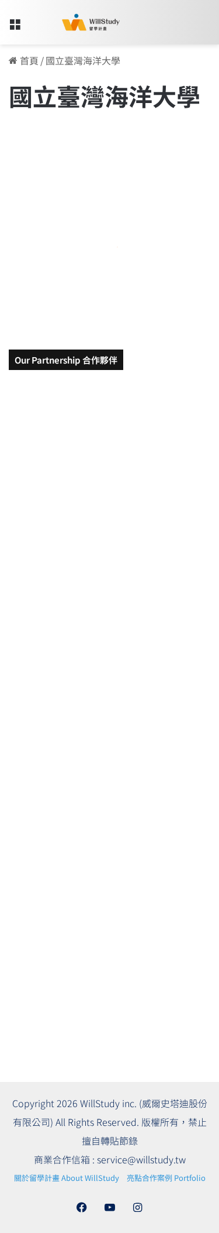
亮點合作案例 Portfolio (166, 1177)
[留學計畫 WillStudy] (76, 22)
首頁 (28, 60)
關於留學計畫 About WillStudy (66, 1177)
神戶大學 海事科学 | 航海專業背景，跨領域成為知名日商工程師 (103, 267)
